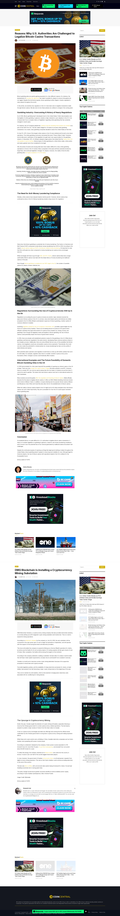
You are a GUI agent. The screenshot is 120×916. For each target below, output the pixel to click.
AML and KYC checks (46, 255)
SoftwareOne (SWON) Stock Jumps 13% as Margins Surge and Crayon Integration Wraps (45, 551)
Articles (17, 29)
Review (100, 113)
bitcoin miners (49, 752)
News (37, 6)
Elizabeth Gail (22, 576)
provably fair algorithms (32, 98)
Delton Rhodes (22, 40)
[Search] (104, 1)
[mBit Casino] (83, 142)
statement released (31, 640)
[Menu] (16, 6)
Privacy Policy (29, 1)
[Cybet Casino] (83, 125)
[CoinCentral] (26, 6)
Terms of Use (35, 1)
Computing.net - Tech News (51, 913)
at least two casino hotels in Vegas (40, 368)
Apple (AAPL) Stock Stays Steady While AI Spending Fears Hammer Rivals (96, 98)
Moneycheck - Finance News (25, 913)
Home (16, 1)
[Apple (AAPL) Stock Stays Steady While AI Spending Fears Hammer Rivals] (83, 98)
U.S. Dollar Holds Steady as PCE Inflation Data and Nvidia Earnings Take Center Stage (23, 551)
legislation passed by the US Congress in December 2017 (38, 326)
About (19, 1)
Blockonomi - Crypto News (38, 913)
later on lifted (28, 766)
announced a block (48, 758)
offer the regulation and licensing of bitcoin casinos (49, 378)
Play (101, 115)
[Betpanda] (83, 116)
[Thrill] (83, 133)
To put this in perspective (46, 747)
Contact (23, 1)
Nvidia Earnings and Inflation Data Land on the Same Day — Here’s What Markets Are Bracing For (96, 90)
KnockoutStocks (61, 913)
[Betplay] (83, 158)
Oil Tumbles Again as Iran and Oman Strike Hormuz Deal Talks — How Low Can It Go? (66, 551)
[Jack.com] (83, 150)
